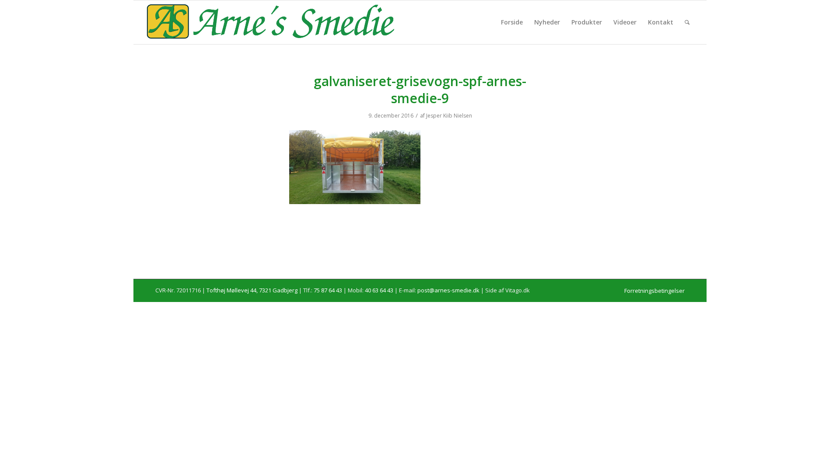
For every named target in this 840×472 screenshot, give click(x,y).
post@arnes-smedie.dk (448, 290)
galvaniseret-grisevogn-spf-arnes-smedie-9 (420, 89)
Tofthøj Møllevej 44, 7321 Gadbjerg (252, 290)
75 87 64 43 (328, 290)
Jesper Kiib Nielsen (449, 115)
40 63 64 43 (379, 290)
